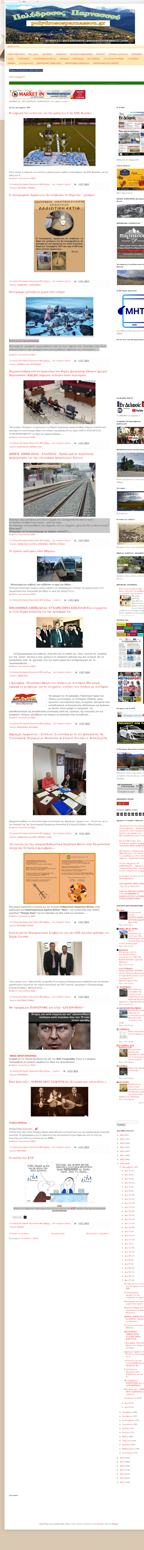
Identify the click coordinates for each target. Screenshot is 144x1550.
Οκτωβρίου (127, 1416)
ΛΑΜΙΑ (11, 58)
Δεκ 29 (128, 1178)
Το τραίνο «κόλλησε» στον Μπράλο (32, 551)
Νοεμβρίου (127, 1412)
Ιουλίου (126, 1428)
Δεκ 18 (128, 1219)
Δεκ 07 (128, 1263)
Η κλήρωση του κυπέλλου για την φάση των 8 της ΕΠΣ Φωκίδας (50, 113)
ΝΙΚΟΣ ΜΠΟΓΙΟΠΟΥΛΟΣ (23, 1056)
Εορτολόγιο (121, 635)
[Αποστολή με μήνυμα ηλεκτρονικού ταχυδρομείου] (79, 184)
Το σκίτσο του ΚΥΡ (21, 1158)
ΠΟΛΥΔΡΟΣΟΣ (93, 58)
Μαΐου (125, 1436)
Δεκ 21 (128, 1207)
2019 (122, 1163)
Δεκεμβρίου (128, 1167)
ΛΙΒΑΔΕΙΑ (64, 58)
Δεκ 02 (128, 1403)
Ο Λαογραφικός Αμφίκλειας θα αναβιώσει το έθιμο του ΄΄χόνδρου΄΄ (53, 195)
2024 (122, 1143)
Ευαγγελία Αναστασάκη (23, 341)
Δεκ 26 (128, 1190)
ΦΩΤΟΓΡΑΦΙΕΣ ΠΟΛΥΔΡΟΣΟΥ (106, 63)
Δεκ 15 (128, 1231)
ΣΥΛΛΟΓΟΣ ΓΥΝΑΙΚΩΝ (114, 58)
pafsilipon (123, 1065)
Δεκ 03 (128, 1280)
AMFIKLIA (124, 1029)
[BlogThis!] (81, 184)
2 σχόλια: (57, 600)
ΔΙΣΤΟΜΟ (124, 1082)
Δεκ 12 (128, 1243)
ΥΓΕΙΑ (49, 837)
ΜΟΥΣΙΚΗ (21, 925)
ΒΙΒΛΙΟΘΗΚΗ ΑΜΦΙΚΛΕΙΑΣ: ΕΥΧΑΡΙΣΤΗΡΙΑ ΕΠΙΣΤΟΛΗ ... (132, 1335)
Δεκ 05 (128, 1272)
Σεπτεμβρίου (128, 1420)
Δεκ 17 (128, 1223)
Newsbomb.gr (138, 624)
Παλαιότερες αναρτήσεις (97, 1233)
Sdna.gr (138, 628)
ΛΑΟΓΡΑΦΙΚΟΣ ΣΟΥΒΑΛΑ (44, 58)
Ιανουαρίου (127, 1452)
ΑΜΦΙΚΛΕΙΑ (61, 54)
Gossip (133, 631)
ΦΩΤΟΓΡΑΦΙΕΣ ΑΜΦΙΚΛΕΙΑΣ (49, 63)
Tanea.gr (120, 631)
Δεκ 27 (128, 1186)
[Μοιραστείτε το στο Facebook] (86, 184)
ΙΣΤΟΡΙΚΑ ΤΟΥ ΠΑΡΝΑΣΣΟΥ (126, 1046)
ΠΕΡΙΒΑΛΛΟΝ (23, 364)
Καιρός (140, 635)
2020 (122, 1159)
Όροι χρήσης (33, 54)
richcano (100, 1523)
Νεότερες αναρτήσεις (19, 1233)
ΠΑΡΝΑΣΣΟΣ (77, 58)
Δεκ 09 (128, 1255)
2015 (122, 1470)
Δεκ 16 (128, 1227)
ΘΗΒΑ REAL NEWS (128, 928)
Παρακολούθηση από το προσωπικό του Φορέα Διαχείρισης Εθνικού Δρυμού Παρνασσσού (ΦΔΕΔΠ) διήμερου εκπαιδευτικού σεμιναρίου (58, 373)
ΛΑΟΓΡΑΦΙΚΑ (23, 58)
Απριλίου (127, 1440)
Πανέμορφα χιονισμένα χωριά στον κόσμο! (37, 292)
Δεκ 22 (128, 1203)
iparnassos (123, 949)
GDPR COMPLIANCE (16, 54)
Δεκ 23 (128, 1199)
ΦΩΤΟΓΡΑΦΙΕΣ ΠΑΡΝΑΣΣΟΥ (77, 63)
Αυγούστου (127, 1424)
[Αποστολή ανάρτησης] (74, 184)
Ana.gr (119, 628)
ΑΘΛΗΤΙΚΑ (47, 54)
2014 (122, 1474)
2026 (122, 1135)
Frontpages (121, 624)
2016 (122, 1465)
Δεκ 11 (128, 1247)
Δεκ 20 (128, 1211)
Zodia (140, 631)
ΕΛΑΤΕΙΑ (33, 544)
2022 (122, 1151)
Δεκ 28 (128, 1182)
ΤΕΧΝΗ (30, 925)
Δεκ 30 (128, 1174)
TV (129, 635)
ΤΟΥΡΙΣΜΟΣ (35, 364)
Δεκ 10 (128, 1251)
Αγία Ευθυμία (126, 968)
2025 (122, 1139)
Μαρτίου (126, 1444)
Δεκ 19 (128, 1215)
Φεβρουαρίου (128, 1448)
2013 (122, 1478)
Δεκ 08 (128, 1259)
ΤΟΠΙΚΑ (31, 188)
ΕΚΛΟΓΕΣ (100, 54)
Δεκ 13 (128, 1239)
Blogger (115, 1523)
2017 (122, 1461)
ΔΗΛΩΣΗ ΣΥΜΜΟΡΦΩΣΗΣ (81, 54)
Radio (134, 635)
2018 (122, 1457)
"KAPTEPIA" (125, 987)
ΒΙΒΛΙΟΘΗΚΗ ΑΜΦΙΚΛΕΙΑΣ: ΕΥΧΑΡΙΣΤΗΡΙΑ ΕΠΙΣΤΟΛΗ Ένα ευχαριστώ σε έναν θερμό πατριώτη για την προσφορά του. (58, 609)
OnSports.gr (128, 628)
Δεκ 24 (128, 1194)
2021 (122, 1155)
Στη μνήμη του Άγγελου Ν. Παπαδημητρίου (131, 877)
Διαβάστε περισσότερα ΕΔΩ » (23, 178)
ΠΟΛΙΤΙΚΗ (33, 727)
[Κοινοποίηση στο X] (84, 184)
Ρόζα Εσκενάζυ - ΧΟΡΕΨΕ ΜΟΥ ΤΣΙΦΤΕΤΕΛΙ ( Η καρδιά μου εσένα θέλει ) (57, 1082)
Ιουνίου (126, 1432)
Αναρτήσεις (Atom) (29, 1238)
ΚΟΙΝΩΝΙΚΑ (43, 544)
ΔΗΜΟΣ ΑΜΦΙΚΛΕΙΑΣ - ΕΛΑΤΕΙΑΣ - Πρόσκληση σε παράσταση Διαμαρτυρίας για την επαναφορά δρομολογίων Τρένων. (51, 455)
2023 (122, 1147)
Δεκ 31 (128, 1170)
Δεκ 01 (128, 1407)
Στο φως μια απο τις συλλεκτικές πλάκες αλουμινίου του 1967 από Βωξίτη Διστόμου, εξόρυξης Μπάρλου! (131, 957)
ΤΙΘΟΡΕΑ (11, 63)
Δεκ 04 (128, 1276)
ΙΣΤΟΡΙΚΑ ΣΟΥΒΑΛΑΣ (118, 54)
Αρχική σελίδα (13, 46)
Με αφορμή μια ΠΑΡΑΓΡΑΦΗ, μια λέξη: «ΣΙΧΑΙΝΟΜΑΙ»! (46, 1007)
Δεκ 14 (128, 1235)
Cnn (129, 624)
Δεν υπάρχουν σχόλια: (61, 184)
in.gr (127, 631)
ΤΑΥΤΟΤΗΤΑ (133, 58)
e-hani (121, 910)
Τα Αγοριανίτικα (26, 63)
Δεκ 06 (128, 1268)
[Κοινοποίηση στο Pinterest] (88, 184)
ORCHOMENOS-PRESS (130, 1008)
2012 (122, 1482)
